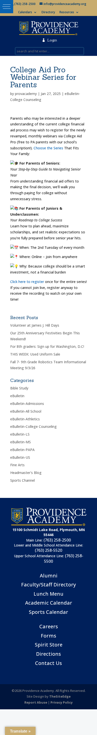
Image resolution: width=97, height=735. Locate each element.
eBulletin (17, 395)
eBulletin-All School (25, 411)
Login (49, 40)
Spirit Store (48, 644)
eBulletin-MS (20, 442)
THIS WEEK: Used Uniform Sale (35, 354)
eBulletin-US (20, 457)
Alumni (48, 575)
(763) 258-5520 (48, 550)
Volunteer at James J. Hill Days (34, 325)
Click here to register (27, 281)
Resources (66, 12)
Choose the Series (48, 148)
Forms (48, 635)
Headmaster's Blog (26, 472)
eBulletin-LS (20, 434)
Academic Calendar (48, 602)
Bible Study (19, 388)
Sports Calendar (48, 612)
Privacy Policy (61, 702)
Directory (48, 12)
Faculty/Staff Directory (48, 584)
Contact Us (48, 663)
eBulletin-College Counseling (33, 426)
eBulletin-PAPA (22, 449)
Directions (48, 653)
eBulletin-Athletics (25, 419)
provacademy (26, 93)
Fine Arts (17, 464)
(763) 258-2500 (57, 540)
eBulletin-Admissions (27, 403)
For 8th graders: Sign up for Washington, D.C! (47, 346)
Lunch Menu (48, 593)
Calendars (25, 12)
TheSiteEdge (60, 696)
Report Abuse (35, 702)
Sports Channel (22, 480)
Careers (48, 626)
